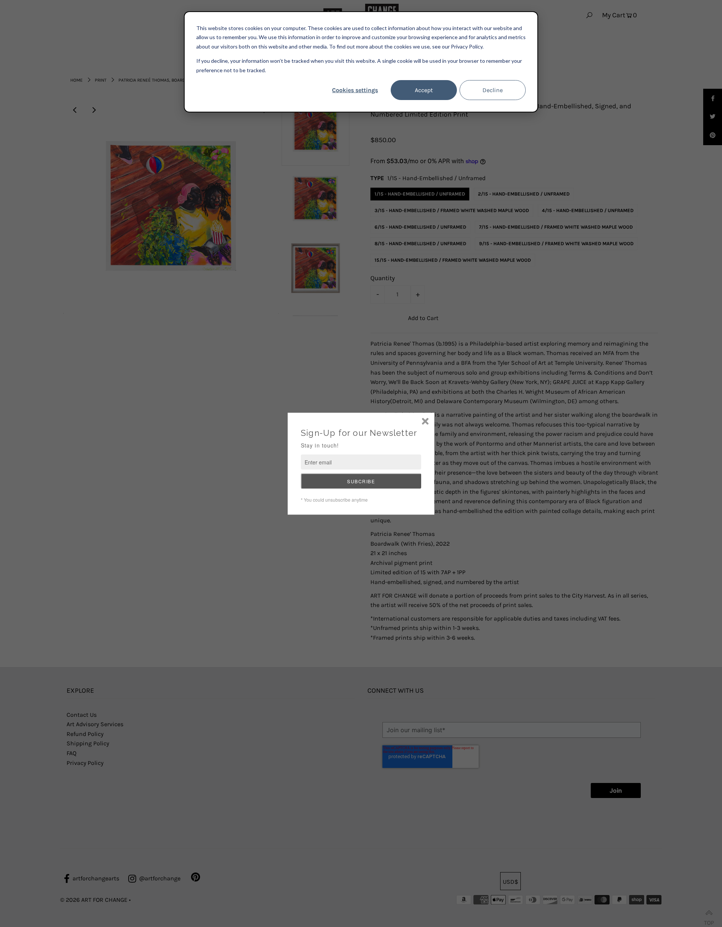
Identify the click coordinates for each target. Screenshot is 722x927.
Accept (424, 90)
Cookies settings (355, 90)
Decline (492, 90)
